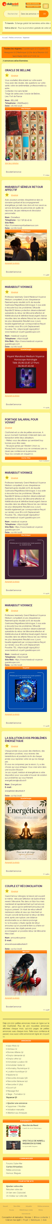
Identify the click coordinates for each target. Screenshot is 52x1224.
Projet (25, 1220)
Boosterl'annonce (13, 172)
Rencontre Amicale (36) (17, 1078)
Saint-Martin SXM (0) (21, 56)
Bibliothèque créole (26, 1210)
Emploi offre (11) (14, 1059)
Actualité (29, 1206)
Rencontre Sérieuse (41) (17, 1081)
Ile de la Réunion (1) (38, 52)
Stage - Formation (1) (16, 1094)
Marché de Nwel (30, 1125)
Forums (11, 1210)
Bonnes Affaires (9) (15, 1052)
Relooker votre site (14, 1189)
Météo (41, 1210)
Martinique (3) (23, 52)
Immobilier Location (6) (17, 1062)
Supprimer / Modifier (16, 1106)
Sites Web (17, 1206)
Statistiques (35, 1220)
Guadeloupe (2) (30, 49)
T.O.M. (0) (35, 56)
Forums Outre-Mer (14, 1163)
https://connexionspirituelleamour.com (21, 225)
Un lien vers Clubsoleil (16, 1193)
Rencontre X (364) (15, 1084)
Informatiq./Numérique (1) (18, 1068)
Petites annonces (15, 38)
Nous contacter (41, 1217)
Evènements (26, 1213)
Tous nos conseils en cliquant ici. (19, 454)
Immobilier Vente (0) (16, 1065)
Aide (45, 1220)
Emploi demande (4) (16, 1055)
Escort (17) (11, 1088)
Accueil (5, 38)
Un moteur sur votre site (16, 1196)
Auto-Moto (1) (13, 1046)
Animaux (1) (12, 1049)
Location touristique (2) (17, 1072)
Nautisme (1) (12, 1075)
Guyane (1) (42, 49)
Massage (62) (13, 1091)
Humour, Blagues (13, 1173)
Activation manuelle (15, 1110)
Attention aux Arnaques (17, 1113)
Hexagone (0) (10, 52)
